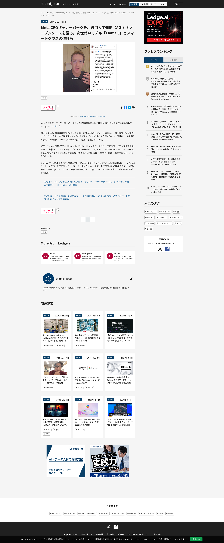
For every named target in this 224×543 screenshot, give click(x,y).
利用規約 (157, 534)
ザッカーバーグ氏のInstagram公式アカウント (91, 116)
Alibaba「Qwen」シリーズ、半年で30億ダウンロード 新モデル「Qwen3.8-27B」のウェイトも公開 (166, 124)
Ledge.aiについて (70, 534)
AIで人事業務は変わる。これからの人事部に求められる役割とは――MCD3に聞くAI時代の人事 (165, 162)
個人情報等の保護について (139, 534)
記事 (136, 4)
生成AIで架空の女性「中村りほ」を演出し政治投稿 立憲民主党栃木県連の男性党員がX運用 (165, 96)
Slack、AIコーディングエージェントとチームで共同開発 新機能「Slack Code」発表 (166, 189)
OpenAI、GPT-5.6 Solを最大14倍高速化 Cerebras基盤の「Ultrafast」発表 (166, 149)
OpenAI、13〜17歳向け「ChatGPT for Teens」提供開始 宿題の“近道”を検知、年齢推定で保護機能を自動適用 (166, 175)
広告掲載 (110, 534)
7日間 (154, 59)
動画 (146, 4)
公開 (54, 126)
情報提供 (99, 534)
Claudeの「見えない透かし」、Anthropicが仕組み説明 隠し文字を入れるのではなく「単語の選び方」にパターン (166, 82)
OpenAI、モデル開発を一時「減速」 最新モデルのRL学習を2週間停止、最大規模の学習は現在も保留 (166, 137)
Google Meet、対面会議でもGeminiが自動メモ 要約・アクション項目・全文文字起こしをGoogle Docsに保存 (166, 110)
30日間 (173, 59)
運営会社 (121, 534)
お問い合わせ (86, 534)
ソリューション (159, 4)
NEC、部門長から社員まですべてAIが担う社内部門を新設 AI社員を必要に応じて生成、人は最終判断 (166, 69)
